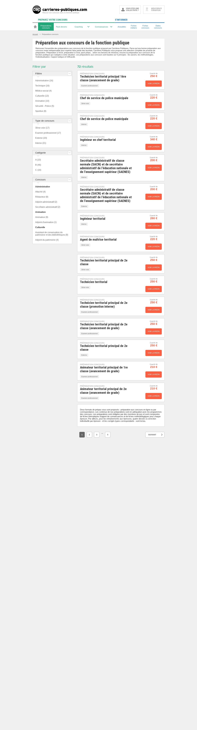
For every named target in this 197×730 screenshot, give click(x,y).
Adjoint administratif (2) (46, 202)
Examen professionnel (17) (48, 133)
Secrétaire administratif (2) (47, 207)
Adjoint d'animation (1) (46, 222)
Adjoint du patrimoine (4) (47, 240)
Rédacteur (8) (41, 197)
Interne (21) (40, 143)
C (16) (38, 170)
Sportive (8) (40, 111)
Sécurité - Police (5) (44, 106)
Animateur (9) (41, 217)
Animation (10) (42, 101)
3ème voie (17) (42, 128)
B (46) (38, 165)
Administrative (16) (44, 80)
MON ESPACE (156, 9)
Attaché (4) (40, 192)
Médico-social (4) (43, 91)
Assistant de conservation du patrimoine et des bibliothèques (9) (51, 233)
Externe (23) (41, 138)
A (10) (38, 160)
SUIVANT (152, 435)
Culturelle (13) (42, 96)
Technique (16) (42, 86)
